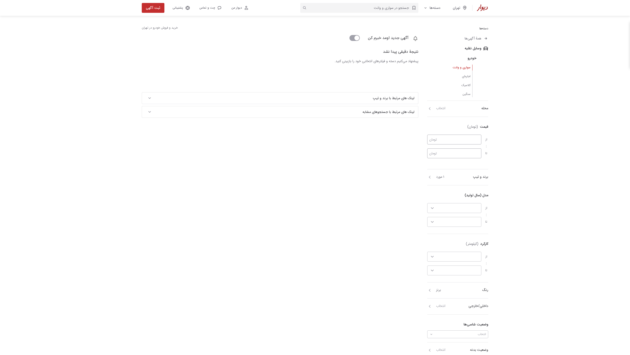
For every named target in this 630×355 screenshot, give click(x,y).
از (486, 139)
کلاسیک (466, 85)
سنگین (466, 94)
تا (486, 153)
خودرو (472, 58)
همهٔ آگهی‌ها (473, 38)
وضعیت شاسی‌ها (476, 324)
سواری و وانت (462, 67)
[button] (210, 8)
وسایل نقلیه (473, 48)
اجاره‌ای (466, 76)
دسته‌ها (435, 8)
